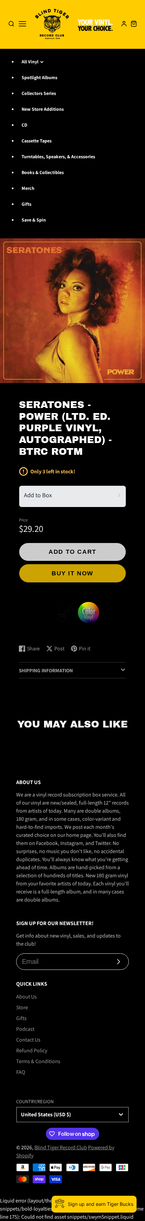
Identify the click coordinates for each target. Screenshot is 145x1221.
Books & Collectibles (43, 172)
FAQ (20, 1072)
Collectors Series (39, 93)
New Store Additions (43, 109)
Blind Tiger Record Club (60, 1147)
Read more (32, 632)
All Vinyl (30, 62)
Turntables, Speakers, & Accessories (58, 157)
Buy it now (72, 573)
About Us (26, 996)
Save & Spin (34, 220)
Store (22, 1007)
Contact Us (28, 1039)
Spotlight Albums (39, 77)
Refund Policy (31, 1050)
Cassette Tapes (37, 141)
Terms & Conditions (38, 1061)
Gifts (26, 204)
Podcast (25, 1028)
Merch (28, 188)
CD (24, 125)
